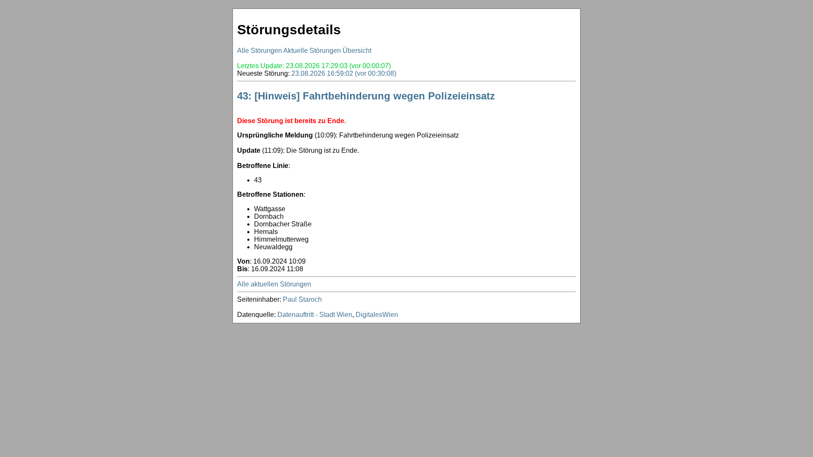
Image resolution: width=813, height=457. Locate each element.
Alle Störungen (259, 50)
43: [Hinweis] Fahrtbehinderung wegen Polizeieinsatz (366, 96)
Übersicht (357, 50)
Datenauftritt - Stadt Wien (314, 314)
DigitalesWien (377, 314)
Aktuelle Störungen (312, 50)
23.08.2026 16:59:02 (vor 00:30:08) (343, 73)
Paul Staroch (302, 299)
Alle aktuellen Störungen (274, 284)
